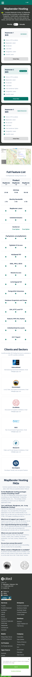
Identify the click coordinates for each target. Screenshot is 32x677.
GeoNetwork (4, 627)
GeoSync (19, 621)
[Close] (28, 659)
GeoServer (4, 619)
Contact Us (6, 588)
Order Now (16, 59)
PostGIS (3, 605)
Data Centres (20, 639)
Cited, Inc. (4, 582)
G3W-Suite (4, 623)
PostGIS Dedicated (6, 608)
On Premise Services (7, 646)
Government (20, 649)
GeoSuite (3, 653)
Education (19, 652)
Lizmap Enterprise (22, 612)
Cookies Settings (16, 671)
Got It (16, 667)
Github (5, 593)
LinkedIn (5, 595)
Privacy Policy (21, 644)
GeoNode (3, 630)
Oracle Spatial (20, 614)
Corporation (20, 637)
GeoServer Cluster (22, 608)
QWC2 (3, 614)
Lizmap (3, 612)
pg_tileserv (4, 610)
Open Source (20, 655)
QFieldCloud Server (6, 639)
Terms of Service (21, 642)
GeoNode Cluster (21, 610)
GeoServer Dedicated (7, 621)
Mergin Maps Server (6, 637)
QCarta (3, 616)
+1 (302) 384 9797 (8, 586)
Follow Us (6, 591)
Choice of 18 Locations (12, 40)
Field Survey (20, 626)
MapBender (4, 625)
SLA (18, 647)
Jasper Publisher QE (22, 623)
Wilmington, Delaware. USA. (10, 584)
